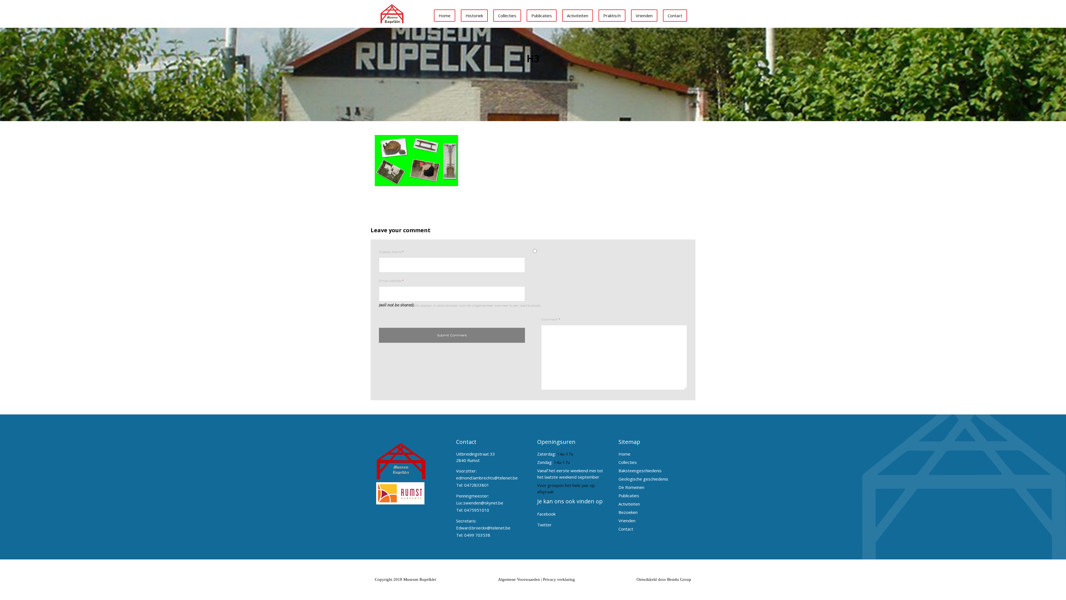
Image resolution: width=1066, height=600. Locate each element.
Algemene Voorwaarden (519, 579)
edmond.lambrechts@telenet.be (487, 478)
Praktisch (612, 15)
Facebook (546, 514)
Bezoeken (628, 512)
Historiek (474, 15)
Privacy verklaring (559, 579)
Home (445, 15)
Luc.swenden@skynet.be (479, 503)
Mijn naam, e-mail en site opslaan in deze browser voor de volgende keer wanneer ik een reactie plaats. (460, 305)
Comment (550, 319)
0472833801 (476, 485)
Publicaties (541, 15)
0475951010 (476, 510)
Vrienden (644, 15)
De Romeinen (631, 487)
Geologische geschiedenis (643, 479)
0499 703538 (477, 535)
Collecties (507, 15)
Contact (675, 15)
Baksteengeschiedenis (640, 470)
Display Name (391, 252)
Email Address (391, 281)
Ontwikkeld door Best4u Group (664, 579)
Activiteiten (577, 15)
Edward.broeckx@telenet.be (483, 528)
